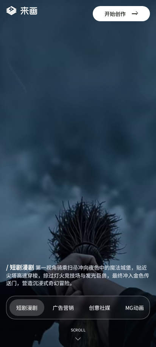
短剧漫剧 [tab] (26, 307)
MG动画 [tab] (134, 307)
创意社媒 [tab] (99, 307)
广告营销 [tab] (63, 307)
